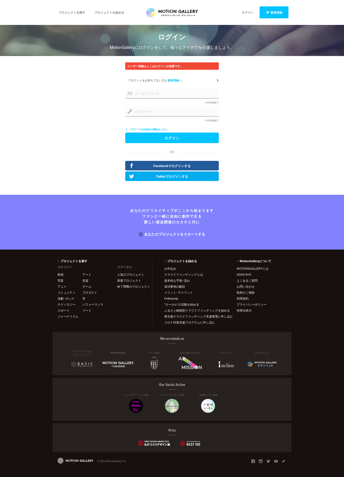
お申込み (170, 268)
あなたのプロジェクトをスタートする (174, 234)
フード (86, 310)
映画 (61, 274)
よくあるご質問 (247, 280)
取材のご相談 (246, 292)
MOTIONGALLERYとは (253, 268)
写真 (61, 280)
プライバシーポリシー (252, 304)
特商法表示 (244, 310)
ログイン (248, 12)
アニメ (62, 286)
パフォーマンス (92, 304)
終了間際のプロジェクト (132, 286)
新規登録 (276, 12)
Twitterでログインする (172, 176)
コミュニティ (66, 292)
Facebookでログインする (172, 165)
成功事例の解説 (174, 286)
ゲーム (86, 286)
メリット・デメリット (178, 292)
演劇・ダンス (66, 298)
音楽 (85, 280)
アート (86, 274)
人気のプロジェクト (130, 274)
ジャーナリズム (68, 316)
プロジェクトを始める (109, 12)
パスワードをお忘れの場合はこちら (148, 129)
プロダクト (89, 292)
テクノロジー (66, 304)
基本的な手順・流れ (177, 280)
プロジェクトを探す (72, 12)
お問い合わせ (246, 286)
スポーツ (63, 310)
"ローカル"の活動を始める (181, 304)
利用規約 (243, 298)
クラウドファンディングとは (183, 274)
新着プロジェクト (129, 280)
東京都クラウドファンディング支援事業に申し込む (195, 316)
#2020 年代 (244, 274)
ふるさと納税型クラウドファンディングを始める (195, 310)
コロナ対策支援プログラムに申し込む (189, 322)
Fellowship (171, 298)
